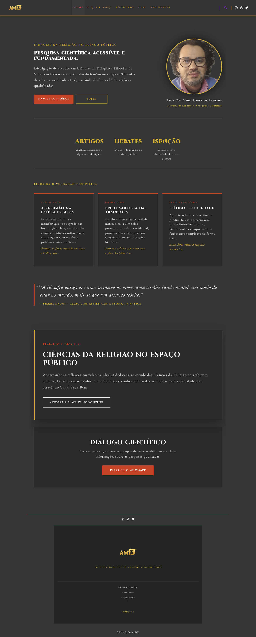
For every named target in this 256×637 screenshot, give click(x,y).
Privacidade (128, 598)
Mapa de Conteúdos (53, 98)
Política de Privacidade (128, 632)
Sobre (91, 99)
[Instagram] (236, 7)
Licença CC (128, 611)
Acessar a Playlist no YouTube (76, 402)
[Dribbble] (241, 7)
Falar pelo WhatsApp (128, 470)
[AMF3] (15, 8)
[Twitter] (247, 7)
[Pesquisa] (225, 7)
